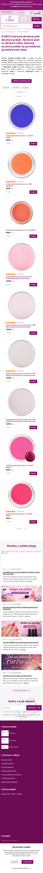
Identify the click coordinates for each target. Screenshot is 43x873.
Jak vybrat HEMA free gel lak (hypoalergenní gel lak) (21, 642)
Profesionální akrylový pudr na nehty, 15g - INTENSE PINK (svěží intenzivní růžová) (19, 277)
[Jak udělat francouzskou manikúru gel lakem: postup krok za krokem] (21, 559)
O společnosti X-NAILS (8, 778)
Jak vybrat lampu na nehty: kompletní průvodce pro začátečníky (20, 608)
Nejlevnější (16, 87)
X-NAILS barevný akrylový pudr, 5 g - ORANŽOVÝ (21, 230)
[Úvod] (9, 19)
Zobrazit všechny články (20, 690)
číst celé (29, 581)
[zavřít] (40, 2)
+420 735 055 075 (6, 12)
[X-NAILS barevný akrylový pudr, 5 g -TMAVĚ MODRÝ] (21, 116)
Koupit (33, 144)
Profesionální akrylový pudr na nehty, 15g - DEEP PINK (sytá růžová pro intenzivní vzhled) (21, 326)
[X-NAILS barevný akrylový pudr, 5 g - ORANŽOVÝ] (21, 212)
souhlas (32, 854)
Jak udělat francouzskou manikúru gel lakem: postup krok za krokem (21, 573)
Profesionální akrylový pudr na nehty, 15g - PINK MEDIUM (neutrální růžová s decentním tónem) (20, 374)
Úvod (2, 31)
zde (29, 868)
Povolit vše (27, 862)
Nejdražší (26, 87)
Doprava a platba (6, 760)
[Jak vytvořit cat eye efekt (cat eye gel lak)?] (21, 662)
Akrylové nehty (11, 31)
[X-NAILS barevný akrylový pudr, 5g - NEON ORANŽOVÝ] (21, 164)
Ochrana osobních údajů (8, 771)
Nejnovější (6, 87)
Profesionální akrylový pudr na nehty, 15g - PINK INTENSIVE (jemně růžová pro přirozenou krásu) (21, 420)
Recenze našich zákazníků (9, 782)
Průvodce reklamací (7, 767)
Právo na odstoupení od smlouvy (11, 774)
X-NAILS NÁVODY (16, 569)
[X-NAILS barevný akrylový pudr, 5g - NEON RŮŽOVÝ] (21, 494)
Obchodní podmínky (7, 763)
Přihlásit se (32, 708)
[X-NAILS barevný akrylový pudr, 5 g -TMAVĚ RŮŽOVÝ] (21, 448)
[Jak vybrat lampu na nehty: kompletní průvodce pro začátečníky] (21, 594)
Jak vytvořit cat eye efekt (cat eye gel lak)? (17, 676)
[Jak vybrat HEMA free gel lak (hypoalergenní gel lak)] (21, 629)
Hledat (37, 26)
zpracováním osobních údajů (18, 711)
